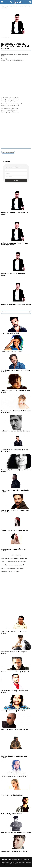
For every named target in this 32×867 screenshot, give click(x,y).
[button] (2, 2)
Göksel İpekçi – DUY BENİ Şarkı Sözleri (14, 851)
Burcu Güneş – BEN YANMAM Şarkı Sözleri (12, 565)
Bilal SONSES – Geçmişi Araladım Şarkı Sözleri (14, 691)
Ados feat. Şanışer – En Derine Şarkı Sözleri (16, 832)
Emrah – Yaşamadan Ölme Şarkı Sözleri (15, 672)
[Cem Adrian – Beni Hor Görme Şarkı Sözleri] (16, 622)
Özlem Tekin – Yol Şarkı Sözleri (11, 352)
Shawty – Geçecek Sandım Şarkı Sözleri (12, 568)
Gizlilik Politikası (12, 859)
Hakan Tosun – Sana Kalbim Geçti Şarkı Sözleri (15, 490)
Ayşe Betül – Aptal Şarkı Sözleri (12, 795)
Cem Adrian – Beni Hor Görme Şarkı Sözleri (13, 632)
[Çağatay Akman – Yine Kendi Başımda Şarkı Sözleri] (16, 440)
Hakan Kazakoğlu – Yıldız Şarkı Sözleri (14, 729)
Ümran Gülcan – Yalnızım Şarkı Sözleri (14, 530)
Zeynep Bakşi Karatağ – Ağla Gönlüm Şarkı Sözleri (16, 470)
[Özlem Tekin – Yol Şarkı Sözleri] (16, 342)
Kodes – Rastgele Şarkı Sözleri (11, 814)
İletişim (20, 859)
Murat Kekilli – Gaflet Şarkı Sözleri (10, 571)
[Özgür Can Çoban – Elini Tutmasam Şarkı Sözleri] (16, 381)
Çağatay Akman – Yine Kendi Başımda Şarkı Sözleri (14, 450)
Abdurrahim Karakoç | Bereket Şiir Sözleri (15, 431)
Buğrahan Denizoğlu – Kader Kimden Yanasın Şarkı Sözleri (14, 243)
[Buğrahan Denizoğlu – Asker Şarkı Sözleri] (16, 291)
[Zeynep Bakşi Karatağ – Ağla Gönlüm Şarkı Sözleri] (16, 461)
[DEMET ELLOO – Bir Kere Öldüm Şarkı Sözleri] (16, 540)
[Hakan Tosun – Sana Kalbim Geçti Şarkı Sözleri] (16, 481)
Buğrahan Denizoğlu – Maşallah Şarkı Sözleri (14, 213)
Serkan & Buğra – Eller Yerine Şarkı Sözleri (13, 274)
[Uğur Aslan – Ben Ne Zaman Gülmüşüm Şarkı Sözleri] (16, 501)
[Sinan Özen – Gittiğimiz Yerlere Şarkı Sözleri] (16, 642)
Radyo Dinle (26, 859)
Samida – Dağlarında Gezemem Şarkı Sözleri (13, 561)
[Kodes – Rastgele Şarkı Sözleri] (16, 804)
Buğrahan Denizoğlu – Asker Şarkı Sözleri (16, 304)
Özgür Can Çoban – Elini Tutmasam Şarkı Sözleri (15, 391)
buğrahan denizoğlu (8, 152)
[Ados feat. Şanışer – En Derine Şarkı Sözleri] (16, 823)
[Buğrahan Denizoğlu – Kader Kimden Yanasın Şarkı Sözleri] (16, 229)
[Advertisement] (16, 79)
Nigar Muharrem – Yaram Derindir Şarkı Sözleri (14, 558)
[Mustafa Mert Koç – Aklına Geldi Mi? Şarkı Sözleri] (16, 361)
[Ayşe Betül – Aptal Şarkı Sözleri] (16, 786)
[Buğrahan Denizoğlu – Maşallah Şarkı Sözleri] (16, 199)
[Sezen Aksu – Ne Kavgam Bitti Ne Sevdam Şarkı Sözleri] (16, 401)
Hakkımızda (4, 859)
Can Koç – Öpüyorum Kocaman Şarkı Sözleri (14, 756)
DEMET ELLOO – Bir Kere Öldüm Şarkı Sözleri (14, 550)
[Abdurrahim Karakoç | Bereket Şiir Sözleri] (16, 422)
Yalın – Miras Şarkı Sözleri (10, 333)
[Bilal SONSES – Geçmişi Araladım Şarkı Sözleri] (16, 681)
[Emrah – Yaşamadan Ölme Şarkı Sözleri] (16, 663)
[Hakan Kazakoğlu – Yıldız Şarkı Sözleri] (16, 720)
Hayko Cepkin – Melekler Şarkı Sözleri (14, 776)
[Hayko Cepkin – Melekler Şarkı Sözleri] (16, 767)
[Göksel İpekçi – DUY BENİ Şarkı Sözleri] (16, 842)
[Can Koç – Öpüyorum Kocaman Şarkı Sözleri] (16, 743)
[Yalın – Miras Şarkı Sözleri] (16, 324)
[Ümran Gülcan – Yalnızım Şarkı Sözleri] (16, 521)
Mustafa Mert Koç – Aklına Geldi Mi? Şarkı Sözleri (15, 371)
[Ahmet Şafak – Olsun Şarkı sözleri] (16, 702)
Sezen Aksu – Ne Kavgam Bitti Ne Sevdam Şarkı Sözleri (16, 411)
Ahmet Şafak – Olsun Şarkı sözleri (13, 711)
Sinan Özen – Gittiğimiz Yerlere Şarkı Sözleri (14, 652)
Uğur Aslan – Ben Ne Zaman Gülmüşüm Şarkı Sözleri (15, 511)
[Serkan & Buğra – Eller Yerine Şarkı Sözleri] (16, 260)
